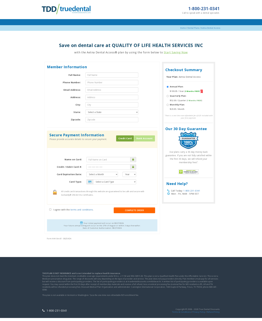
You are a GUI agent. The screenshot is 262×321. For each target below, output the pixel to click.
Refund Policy (213, 312)
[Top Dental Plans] (66, 8)
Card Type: (75, 181)
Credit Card (125, 138)
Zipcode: (76, 119)
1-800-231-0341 (191, 190)
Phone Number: (72, 82)
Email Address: (72, 89)
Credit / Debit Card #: (69, 166)
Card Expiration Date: (69, 174)
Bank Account (144, 138)
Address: (76, 97)
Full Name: (75, 75)
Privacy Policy (199, 312)
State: (77, 112)
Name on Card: (73, 159)
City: (78, 104)
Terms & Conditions (181, 312)
